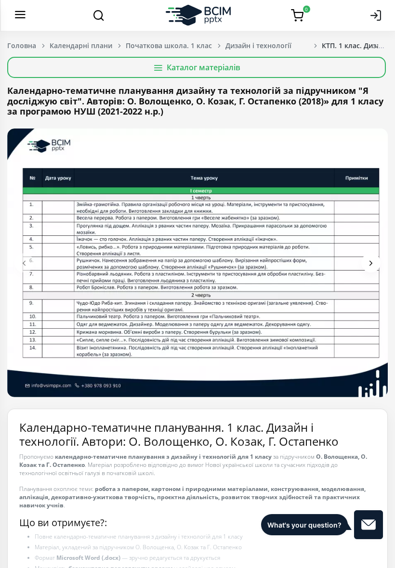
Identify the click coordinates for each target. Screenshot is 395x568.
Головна (21, 45)
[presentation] (24, 262)
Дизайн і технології (258, 45)
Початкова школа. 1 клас (169, 45)
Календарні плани (81, 45)
